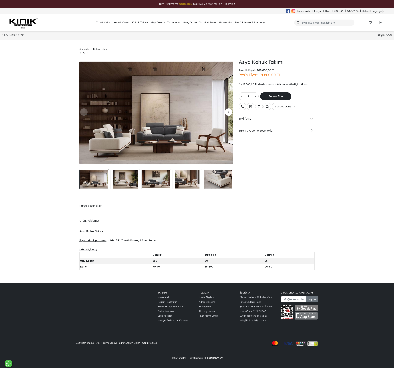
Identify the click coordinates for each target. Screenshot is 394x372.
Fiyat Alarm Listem (208, 315)
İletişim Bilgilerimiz (167, 301)
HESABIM (204, 292)
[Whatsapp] (8, 363)
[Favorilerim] (370, 22)
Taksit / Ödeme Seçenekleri (256, 130)
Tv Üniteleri (174, 22)
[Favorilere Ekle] (259, 106)
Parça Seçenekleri (90, 205)
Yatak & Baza (207, 22)
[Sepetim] (381, 22)
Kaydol (312, 299)
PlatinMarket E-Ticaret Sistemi (187, 357)
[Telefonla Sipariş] (242, 106)
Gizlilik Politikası (166, 311)
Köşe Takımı (157, 22)
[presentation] (84, 112)
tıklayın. (304, 84)
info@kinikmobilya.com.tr (253, 320)
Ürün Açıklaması (89, 220)
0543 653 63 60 (259, 315)
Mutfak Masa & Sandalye (250, 22)
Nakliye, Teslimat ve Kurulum (173, 320)
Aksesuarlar (225, 22)
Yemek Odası (121, 22)
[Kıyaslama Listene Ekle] (250, 106)
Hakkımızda (164, 297)
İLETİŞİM (245, 292)
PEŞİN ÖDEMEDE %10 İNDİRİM (209, 35)
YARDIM (162, 292)
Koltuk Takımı (140, 22)
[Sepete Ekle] (275, 96)
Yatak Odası (103, 22)
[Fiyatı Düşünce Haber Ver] (267, 106)
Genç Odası (190, 22)
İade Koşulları (165, 315)
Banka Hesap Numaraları (171, 306)
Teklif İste (245, 118)
